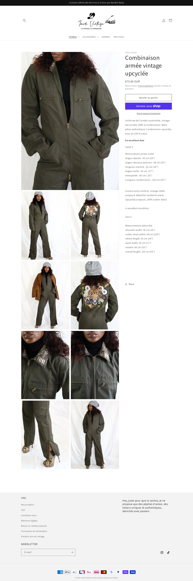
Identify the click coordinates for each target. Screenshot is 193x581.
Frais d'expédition (145, 86)
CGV (23, 510)
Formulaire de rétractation (34, 531)
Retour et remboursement (34, 526)
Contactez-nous (28, 515)
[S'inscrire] (72, 552)
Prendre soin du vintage (32, 536)
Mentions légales (29, 520)
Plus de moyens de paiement (148, 113)
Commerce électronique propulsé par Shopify (101, 578)
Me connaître (27, 504)
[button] (24, 20)
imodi (83, 578)
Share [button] (131, 284)
